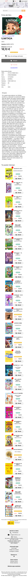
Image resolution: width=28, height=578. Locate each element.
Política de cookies (14, 549)
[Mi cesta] (13, 1)
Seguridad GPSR (14, 67)
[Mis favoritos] (6, 1)
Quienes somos (14, 561)
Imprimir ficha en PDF (8, 36)
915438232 (15, 532)
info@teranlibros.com (15, 534)
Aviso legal (14, 548)
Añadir (14, 61)
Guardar (14, 64)
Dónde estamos (14, 562)
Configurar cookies (14, 551)
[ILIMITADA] (11, 26)
